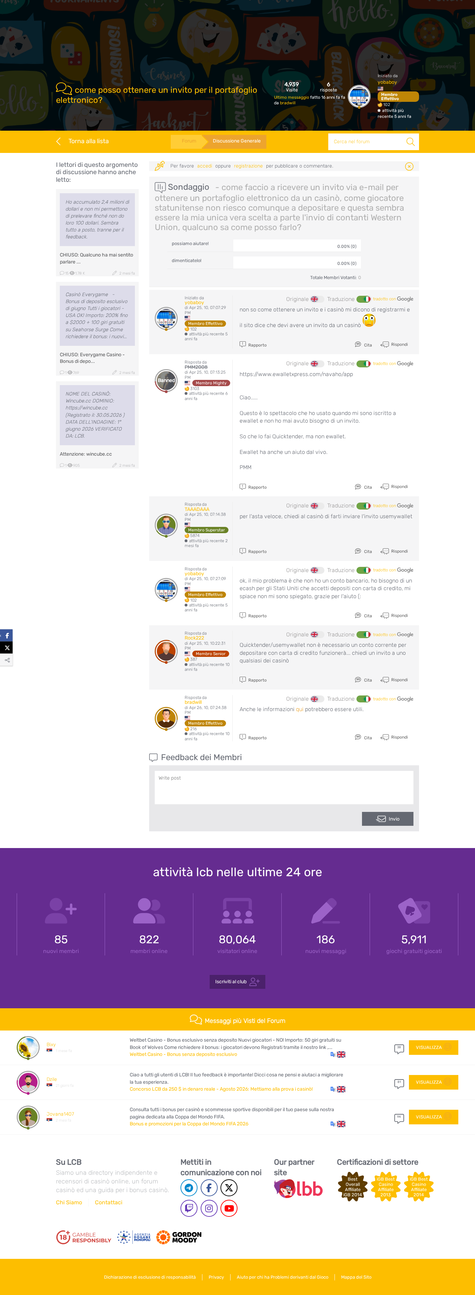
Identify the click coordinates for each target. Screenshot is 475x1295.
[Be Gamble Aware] (134, 1237)
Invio (394, 819)
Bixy (51, 1045)
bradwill (288, 102)
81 (399, 1082)
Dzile (52, 1079)
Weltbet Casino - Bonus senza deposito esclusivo (183, 1054)
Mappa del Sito (356, 1277)
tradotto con (385, 298)
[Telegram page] (189, 1187)
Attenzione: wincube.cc (86, 454)
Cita (367, 345)
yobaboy (387, 82)
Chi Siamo (69, 1202)
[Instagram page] (209, 1208)
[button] (337, 1054)
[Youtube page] (229, 1208)
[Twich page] (189, 1208)
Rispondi (399, 344)
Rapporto (257, 345)
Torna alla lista (89, 141)
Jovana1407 (60, 1114)
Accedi (204, 166)
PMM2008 (196, 367)
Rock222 (194, 638)
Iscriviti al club (231, 981)
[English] (317, 299)
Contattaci (108, 1202)
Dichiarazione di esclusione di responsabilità (150, 1277)
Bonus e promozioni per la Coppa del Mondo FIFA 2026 (189, 1124)
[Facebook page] (209, 1187)
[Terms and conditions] (84, 1237)
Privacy (216, 1277)
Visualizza (429, 1047)
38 (399, 1047)
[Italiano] (363, 299)
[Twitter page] (229, 1187)
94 (399, 1116)
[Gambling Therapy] (178, 1237)
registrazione (248, 166)
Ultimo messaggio (292, 97)
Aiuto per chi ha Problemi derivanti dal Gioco (282, 1277)
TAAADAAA (197, 509)
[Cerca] (410, 141)
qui (300, 709)
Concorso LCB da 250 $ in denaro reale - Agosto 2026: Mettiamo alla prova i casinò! (221, 1089)
